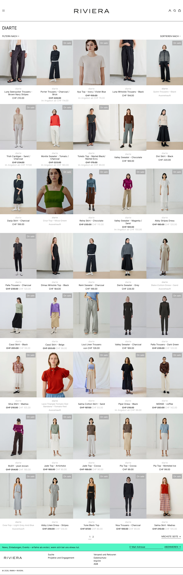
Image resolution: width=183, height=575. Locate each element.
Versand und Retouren (105, 554)
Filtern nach (9, 36)
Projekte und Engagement (61, 557)
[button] (174, 10)
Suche (51, 554)
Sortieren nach (169, 36)
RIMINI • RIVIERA (16, 571)
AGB (96, 564)
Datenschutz (100, 557)
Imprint (97, 560)
